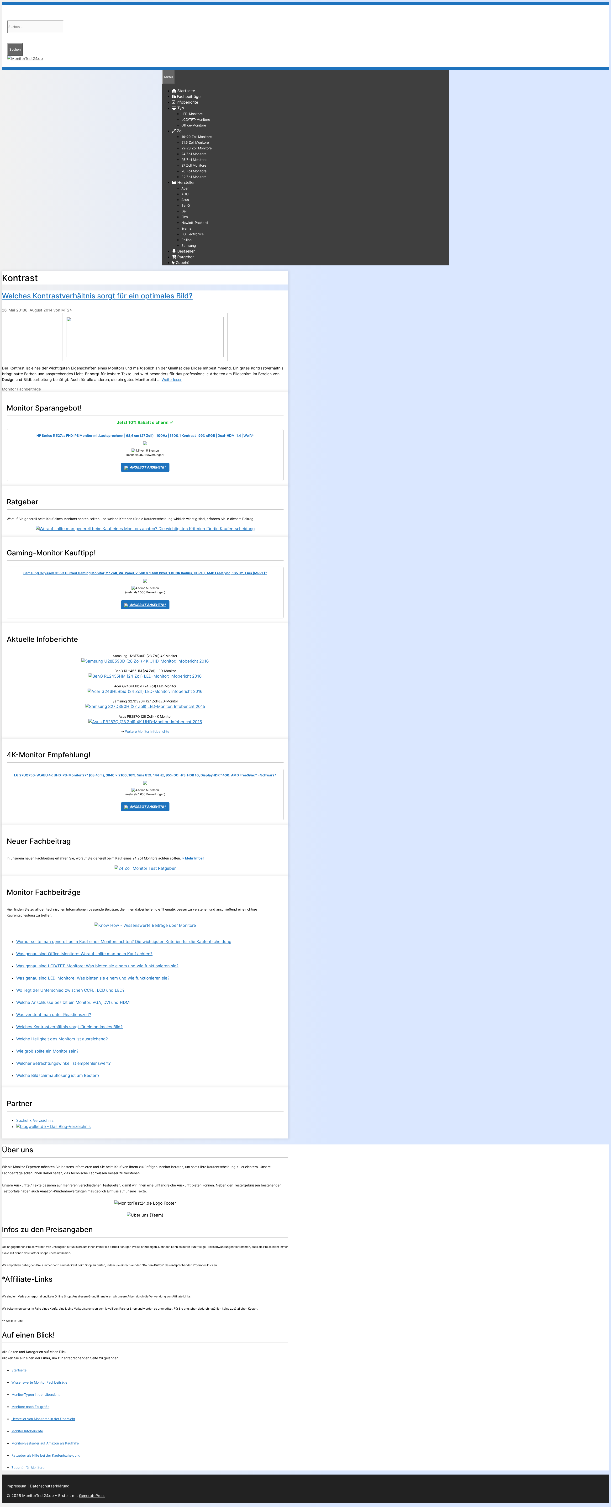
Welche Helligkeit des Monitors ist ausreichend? (62, 1039)
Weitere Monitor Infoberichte (147, 731)
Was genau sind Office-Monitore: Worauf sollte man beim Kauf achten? (84, 953)
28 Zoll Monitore (193, 171)
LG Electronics (192, 234)
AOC (185, 194)
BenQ (185, 205)
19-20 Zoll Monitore (196, 137)
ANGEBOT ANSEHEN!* (147, 467)
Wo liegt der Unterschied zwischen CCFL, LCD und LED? (70, 990)
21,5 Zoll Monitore (195, 142)
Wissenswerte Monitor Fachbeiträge (39, 1382)
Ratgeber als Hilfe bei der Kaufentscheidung (45, 1455)
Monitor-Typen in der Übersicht (35, 1394)
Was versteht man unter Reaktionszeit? (53, 1014)
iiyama (186, 228)
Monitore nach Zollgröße (30, 1407)
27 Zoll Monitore (193, 165)
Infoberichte (186, 102)
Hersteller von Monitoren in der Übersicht (43, 1419)
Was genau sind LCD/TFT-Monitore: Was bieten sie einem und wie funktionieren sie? (97, 966)
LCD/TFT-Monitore (195, 119)
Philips (186, 240)
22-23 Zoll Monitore (196, 148)
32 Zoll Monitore (193, 177)
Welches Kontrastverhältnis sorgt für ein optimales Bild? (97, 295)
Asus (185, 200)
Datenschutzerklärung (49, 1486)
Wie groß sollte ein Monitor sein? (47, 1051)
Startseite (18, 1370)
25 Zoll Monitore (193, 160)
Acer (185, 188)
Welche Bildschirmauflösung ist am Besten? (58, 1075)
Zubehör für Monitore (27, 1467)
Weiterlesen (172, 379)
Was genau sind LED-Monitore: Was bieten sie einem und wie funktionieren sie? (92, 978)
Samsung (188, 245)
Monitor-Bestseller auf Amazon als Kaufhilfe (45, 1443)
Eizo (184, 217)
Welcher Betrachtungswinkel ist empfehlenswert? (63, 1063)
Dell (184, 211)
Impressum (16, 1486)
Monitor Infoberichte (27, 1431)
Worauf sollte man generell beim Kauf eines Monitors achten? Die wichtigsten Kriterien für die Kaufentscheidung (123, 941)
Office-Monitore (193, 125)
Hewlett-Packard (194, 223)
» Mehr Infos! (193, 858)
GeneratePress (92, 1495)
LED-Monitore (192, 114)
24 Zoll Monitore (193, 154)
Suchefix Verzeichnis (34, 1120)
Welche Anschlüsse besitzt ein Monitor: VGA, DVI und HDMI (73, 1002)
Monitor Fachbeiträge (21, 389)
